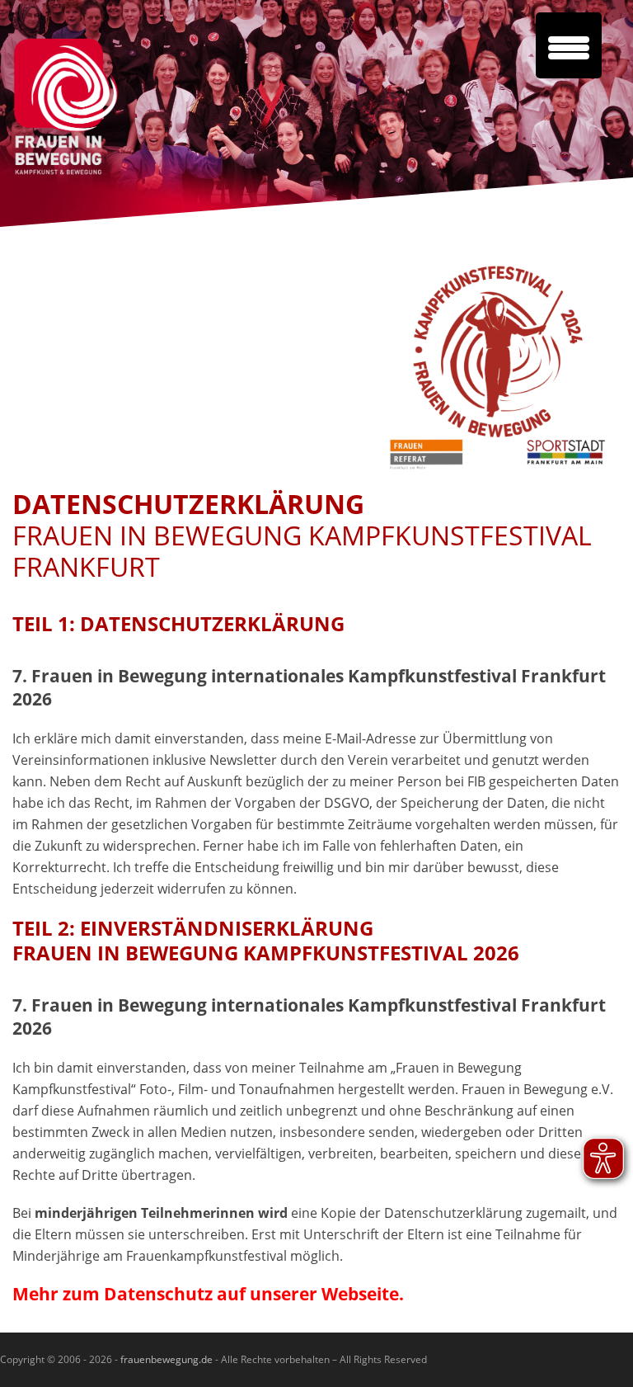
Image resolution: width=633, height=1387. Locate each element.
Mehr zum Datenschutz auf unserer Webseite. (208, 1293)
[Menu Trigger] (569, 45)
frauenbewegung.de (165, 1359)
